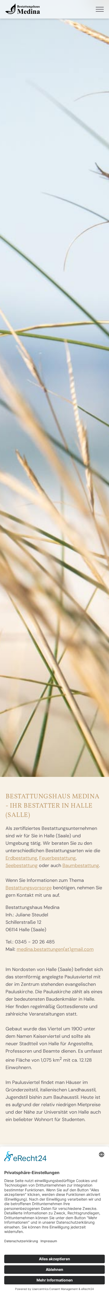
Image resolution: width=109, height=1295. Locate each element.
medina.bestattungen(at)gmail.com (55, 949)
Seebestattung (22, 865)
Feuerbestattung (57, 858)
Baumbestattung (80, 865)
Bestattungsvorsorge (29, 888)
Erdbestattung (21, 858)
